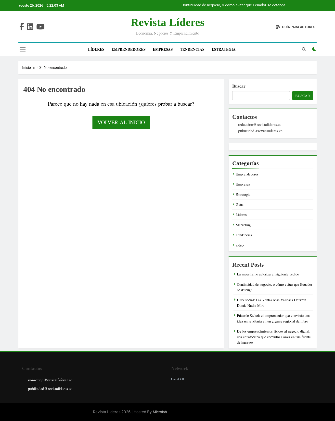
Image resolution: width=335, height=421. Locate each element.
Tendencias (192, 49)
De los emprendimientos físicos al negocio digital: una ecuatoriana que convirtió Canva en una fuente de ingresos (274, 337)
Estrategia (224, 49)
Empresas (163, 49)
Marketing (243, 224)
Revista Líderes (168, 22)
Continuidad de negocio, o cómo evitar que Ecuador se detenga (233, 5)
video (240, 245)
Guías (240, 204)
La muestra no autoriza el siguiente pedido (268, 274)
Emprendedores (128, 49)
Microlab (160, 412)
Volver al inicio (121, 122)
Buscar (238, 86)
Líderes (96, 49)
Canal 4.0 (177, 379)
